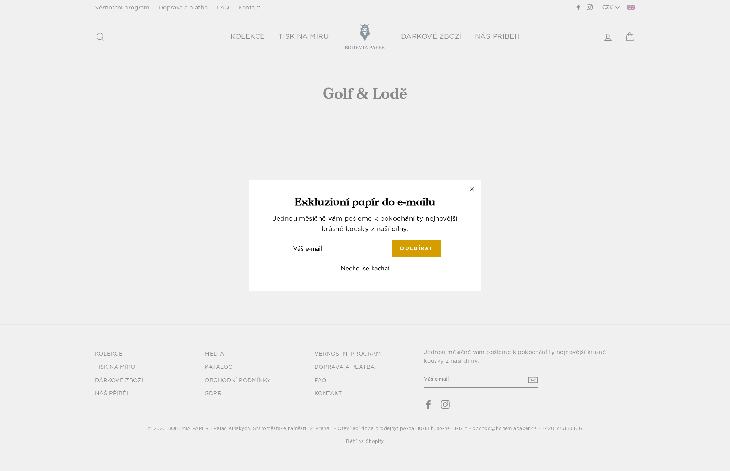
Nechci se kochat (365, 268)
